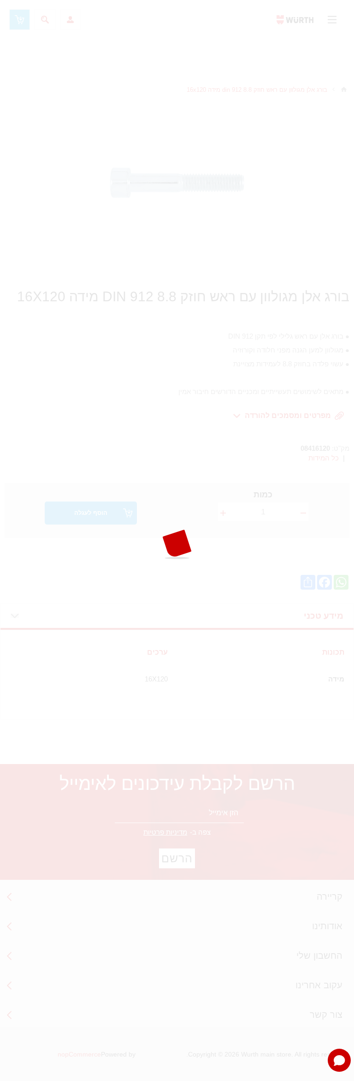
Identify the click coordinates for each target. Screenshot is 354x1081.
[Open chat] (339, 1060)
